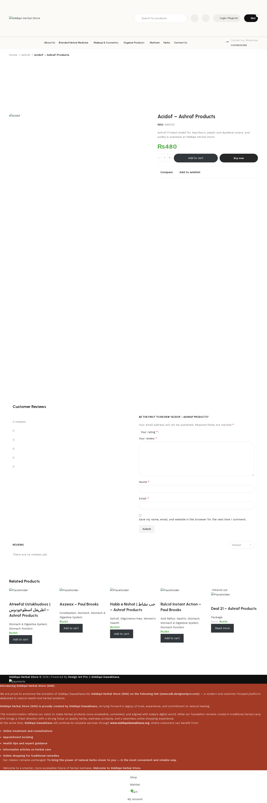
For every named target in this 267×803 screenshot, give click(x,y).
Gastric (181, 618)
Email (144, 498)
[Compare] (13, 648)
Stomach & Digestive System (28, 624)
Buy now (239, 158)
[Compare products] (194, 18)
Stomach (83, 613)
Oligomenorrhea (131, 618)
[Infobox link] (242, 43)
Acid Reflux (168, 618)
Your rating (149, 432)
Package (217, 617)
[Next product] (256, 55)
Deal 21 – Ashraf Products (234, 608)
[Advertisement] (133, 86)
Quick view (23, 648)
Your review (148, 438)
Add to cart (195, 158)
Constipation (68, 613)
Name (144, 482)
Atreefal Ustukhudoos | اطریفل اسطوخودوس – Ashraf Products (29, 610)
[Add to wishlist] (13, 596)
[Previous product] (249, 55)
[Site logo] (24, 18)
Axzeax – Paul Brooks (79, 604)
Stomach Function (21, 628)
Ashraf (26, 55)
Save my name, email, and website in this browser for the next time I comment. (192, 519)
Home (13, 55)
